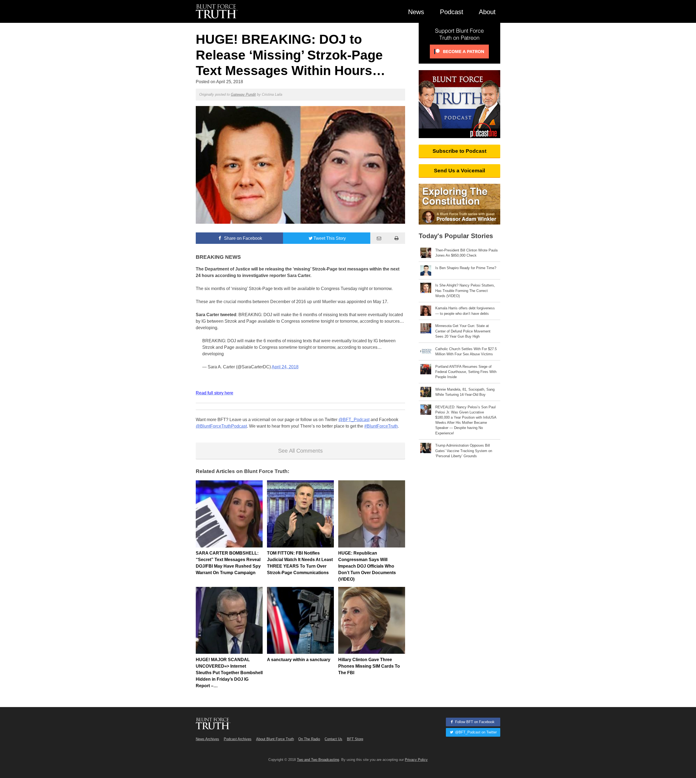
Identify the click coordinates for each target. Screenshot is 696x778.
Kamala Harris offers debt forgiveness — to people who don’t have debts (465, 310)
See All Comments (300, 451)
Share (242, 238)
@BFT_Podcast (353, 419)
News (416, 11)
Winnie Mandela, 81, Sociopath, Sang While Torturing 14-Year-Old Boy (465, 392)
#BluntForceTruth (381, 426)
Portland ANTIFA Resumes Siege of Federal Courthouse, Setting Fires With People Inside (465, 372)
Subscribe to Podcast (459, 151)
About (487, 11)
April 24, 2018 (285, 367)
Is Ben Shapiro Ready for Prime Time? (465, 268)
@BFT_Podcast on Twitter (475, 732)
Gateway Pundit (243, 94)
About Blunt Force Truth (275, 739)
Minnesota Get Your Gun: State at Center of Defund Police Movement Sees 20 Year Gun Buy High (462, 331)
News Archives (207, 739)
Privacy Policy (416, 760)
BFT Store (355, 739)
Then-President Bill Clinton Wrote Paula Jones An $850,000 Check (466, 252)
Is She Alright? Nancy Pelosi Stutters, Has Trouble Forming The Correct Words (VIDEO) (465, 290)
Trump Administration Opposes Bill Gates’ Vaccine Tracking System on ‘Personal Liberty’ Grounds (463, 450)
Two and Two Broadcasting (318, 760)
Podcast (451, 11)
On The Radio (309, 739)
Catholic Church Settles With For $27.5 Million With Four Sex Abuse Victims (466, 351)
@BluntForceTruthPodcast (221, 426)
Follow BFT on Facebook (474, 722)
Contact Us (333, 739)
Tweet (329, 238)
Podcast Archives (237, 739)
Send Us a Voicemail (459, 170)
